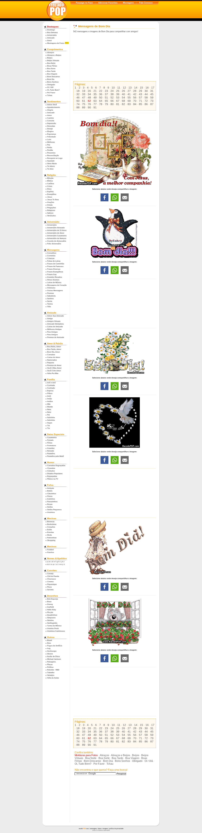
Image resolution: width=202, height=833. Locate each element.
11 (118, 87)
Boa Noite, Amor (54, 347)
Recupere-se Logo (54, 158)
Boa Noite (51, 63)
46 (78, 97)
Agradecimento (53, 107)
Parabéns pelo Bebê (55, 456)
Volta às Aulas (53, 678)
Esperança (51, 134)
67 (117, 100)
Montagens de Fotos (55, 43)
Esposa (50, 391)
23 (106, 90)
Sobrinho (51, 420)
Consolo (50, 121)
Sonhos (50, 298)
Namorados (52, 360)
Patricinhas (51, 538)
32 (78, 94)
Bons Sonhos (53, 82)
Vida (49, 306)
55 (129, 97)
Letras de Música (54, 282)
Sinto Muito (52, 163)
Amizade (50, 38)
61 (83, 100)
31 (151, 90)
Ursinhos (51, 512)
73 (151, 100)
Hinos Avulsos (53, 280)
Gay (48, 648)
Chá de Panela (53, 576)
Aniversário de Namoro (56, 238)
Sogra (49, 423)
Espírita (50, 191)
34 (89, 94)
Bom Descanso (53, 77)
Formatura (51, 445)
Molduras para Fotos (86, 755)
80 (112, 104)
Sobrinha (51, 417)
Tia (48, 425)
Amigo (50, 318)
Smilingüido (52, 623)
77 (95, 104)
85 (140, 104)
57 (140, 97)
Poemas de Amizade (55, 337)
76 (89, 104)
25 (117, 90)
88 (78, 107)
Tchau (49, 95)
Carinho (50, 118)
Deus (49, 189)
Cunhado (51, 388)
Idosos (50, 654)
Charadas (51, 468)
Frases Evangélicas (55, 272)
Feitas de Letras (53, 261)
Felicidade (51, 137)
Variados (50, 675)
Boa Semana (52, 32)
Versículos (51, 216)
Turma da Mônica (54, 626)
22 (100, 90)
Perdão (50, 150)
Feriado (50, 440)
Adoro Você (52, 105)
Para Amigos (52, 335)
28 (134, 90)
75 (83, 104)
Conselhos (51, 253)
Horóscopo (51, 651)
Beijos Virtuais (53, 60)
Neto (49, 412)
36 (100, 94)
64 (100, 100)
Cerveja (50, 573)
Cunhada (51, 385)
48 (89, 97)
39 (117, 94)
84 (134, 104)
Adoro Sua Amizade (55, 316)
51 (106, 97)
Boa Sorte (51, 68)
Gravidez (51, 448)
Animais (50, 488)
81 (117, 104)
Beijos (49, 58)
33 (83, 94)
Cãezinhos (51, 493)
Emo (49, 643)
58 (146, 97)
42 (134, 94)
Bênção (50, 178)
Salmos (50, 213)
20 (89, 90)
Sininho (50, 620)
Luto (49, 139)
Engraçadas (52, 476)
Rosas (49, 504)
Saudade (50, 161)
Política (50, 667)
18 (78, 90)
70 (134, 100)
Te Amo (50, 169)
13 (130, 87)
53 (117, 97)
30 (146, 90)
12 (124, 87)
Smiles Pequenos (54, 510)
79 (106, 104)
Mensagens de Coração (57, 285)
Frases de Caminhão (55, 264)
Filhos (49, 393)
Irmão (49, 399)
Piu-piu (50, 612)
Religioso (51, 210)
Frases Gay (51, 274)
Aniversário (52, 35)
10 (113, 87)
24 (112, 90)
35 (95, 94)
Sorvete (50, 590)
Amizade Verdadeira (55, 324)
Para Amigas (52, 332)
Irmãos (50, 401)
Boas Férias (52, 66)
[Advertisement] (114, 57)
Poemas (50, 293)
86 (146, 104)
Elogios (50, 131)
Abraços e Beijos (54, 55)
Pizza (49, 587)
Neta (49, 409)
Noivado (50, 451)
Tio (48, 428)
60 (78, 100)
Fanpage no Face (84, 3)
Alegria (50, 110)
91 (95, 107)
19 (83, 90)
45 (151, 94)
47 (83, 97)
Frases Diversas (53, 269)
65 (106, 100)
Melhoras (51, 142)
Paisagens (51, 662)
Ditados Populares (54, 473)
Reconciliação (53, 155)
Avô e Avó (51, 383)
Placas (50, 664)
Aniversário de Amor (55, 233)
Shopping (51, 540)
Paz (48, 145)
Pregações (51, 208)
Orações (50, 202)
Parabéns (51, 453)
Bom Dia (50, 79)
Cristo (49, 186)
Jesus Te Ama (53, 200)
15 (141, 87)
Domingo (51, 30)
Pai (48, 415)
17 (152, 87)
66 (112, 100)
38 (112, 94)
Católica (50, 183)
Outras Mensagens (55, 290)
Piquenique (52, 584)
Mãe (48, 404)
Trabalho (50, 672)
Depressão (51, 123)
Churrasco (51, 579)
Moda (49, 535)
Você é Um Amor (54, 371)
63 (95, 100)
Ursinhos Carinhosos (56, 631)
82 (123, 104)
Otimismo (51, 288)
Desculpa (51, 126)
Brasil (49, 640)
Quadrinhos (52, 615)
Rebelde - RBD (53, 670)
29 (140, 90)
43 (140, 94)
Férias (49, 443)
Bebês (49, 491)
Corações (51, 527)
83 (129, 104)
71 (140, 100)
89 (83, 107)
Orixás (50, 205)
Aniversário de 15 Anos (56, 230)
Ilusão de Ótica (53, 656)
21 (95, 90)
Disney (50, 604)
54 (123, 97)
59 (151, 97)
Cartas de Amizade (55, 326)
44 (146, 94)
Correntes (51, 256)
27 (129, 90)
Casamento (52, 437)
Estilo (49, 530)
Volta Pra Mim (52, 373)
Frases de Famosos (55, 266)
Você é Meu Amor (54, 368)
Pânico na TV (52, 479)
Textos (50, 304)
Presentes (51, 153)
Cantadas (51, 355)
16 (147, 87)
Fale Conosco (146, 3)
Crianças (50, 258)
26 (123, 90)
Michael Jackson (54, 659)
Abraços (50, 52)
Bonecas (50, 522)
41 (129, 94)
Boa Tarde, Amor (54, 349)
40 (123, 94)
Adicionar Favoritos (107, 3)
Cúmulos (51, 471)
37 (106, 94)
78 (100, 104)
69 (129, 100)
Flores (49, 496)
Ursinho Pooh (53, 628)
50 (100, 97)
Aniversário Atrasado (56, 228)
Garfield (50, 607)
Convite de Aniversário (56, 241)
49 (95, 97)
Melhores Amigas (54, 329)
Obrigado (51, 85)
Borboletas (51, 524)
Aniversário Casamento (57, 236)
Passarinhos (52, 502)
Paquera (50, 363)
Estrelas (50, 532)
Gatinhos (51, 499)
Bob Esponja (52, 599)
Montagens (128, 3)
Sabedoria (51, 296)
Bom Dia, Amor (53, 352)
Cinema (50, 582)
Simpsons (51, 618)
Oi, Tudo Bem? (53, 90)
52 (112, 97)
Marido (50, 407)
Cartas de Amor (53, 357)
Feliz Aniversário (54, 244)
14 (135, 87)
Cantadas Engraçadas (56, 465)
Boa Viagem (52, 74)
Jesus (49, 197)
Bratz (49, 602)
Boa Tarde (51, 71)
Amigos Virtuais (53, 321)
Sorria (49, 301)
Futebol (50, 550)
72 (146, 100)
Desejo (50, 129)
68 (123, 100)
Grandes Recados (54, 277)
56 (134, 97)
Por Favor (51, 93)
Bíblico (50, 181)
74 (78, 104)
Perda (49, 147)
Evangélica (51, 194)
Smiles (50, 507)
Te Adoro (51, 166)
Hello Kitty (51, 610)
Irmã (49, 396)
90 (89, 107)
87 (151, 104)
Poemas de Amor (54, 365)
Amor (49, 40)
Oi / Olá (50, 87)
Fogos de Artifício (54, 646)
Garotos (50, 552)
